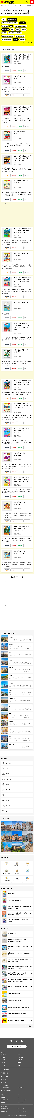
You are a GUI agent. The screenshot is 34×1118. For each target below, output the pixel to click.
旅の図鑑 (4, 32)
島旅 (12, 29)
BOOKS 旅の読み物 (6, 39)
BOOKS (16, 39)
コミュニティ (4, 1085)
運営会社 (3, 1095)
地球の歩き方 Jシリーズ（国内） (9, 22)
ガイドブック (7, 5)
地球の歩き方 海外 (12, 19)
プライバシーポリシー (22, 1095)
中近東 (7, 800)
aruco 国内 (5, 26)
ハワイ (7, 784)
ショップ (28, 880)
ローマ (17, 640)
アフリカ (8, 805)
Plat (11, 26)
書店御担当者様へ (5, 1100)
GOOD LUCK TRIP (6, 1090)
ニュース (3, 1079)
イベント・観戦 (6, 873)
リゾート (8, 789)
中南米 (7, 773)
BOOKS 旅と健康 (20, 36)
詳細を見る (27, 70)
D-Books (22, 39)
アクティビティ (6, 880)
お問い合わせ (20, 1102)
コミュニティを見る (17, 1046)
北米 (7, 768)
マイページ (21, 1087)
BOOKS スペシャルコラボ (15, 32)
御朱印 (17, 29)
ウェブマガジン (5, 1070)
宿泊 (28, 865)
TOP (2, 5)
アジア (7, 795)
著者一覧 (3, 1082)
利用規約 (3, 1097)
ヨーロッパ (8, 763)
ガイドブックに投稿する (22, 1100)
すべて (3, 19)
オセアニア (8, 779)
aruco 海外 (22, 22)
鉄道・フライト (17, 880)
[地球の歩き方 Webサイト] (7, 2)
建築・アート (17, 865)
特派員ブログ (4, 1073)
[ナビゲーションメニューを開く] (32, 2)
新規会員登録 (6, 1087)
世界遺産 (17, 873)
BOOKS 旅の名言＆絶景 (7, 36)
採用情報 (3, 1102)
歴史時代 (24, 29)
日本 (7, 811)
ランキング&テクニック (20, 26)
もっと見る (28, 1026)
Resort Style (5, 29)
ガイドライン (20, 1097)
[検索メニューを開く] (27, 2)
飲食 (6, 865)
